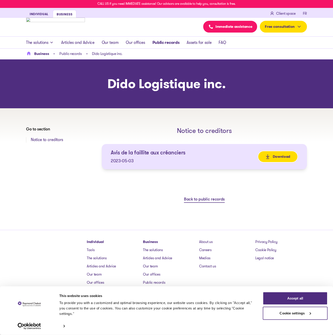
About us (205, 241)
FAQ (222, 42)
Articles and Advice (77, 42)
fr (305, 13)
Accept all (295, 298)
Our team (110, 42)
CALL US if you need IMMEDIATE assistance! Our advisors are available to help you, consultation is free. (166, 3)
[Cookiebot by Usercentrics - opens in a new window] (29, 326)
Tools (90, 249)
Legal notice (264, 258)
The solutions (37, 42)
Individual (95, 241)
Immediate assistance (233, 26)
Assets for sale (199, 42)
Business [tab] (64, 14)
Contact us (207, 266)
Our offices (135, 42)
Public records (166, 42)
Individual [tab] (39, 14)
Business (150, 241)
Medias (204, 258)
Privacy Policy (266, 241)
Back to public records (204, 200)
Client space (285, 13)
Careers (205, 249)
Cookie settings (293, 313)
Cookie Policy (265, 249)
